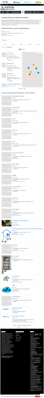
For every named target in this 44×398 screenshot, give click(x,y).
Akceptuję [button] (37, 396)
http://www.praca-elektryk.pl (8, 35)
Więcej (41, 396)
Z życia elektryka (15, 12)
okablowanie (33, 374)
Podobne (30, 44)
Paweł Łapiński (15, 164)
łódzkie (14, 154)
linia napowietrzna (35, 362)
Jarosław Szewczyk (16, 186)
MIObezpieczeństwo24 (17, 308)
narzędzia (33, 372)
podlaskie (15, 165)
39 (25, 327)
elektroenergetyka (35, 338)
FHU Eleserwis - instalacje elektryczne (20, 220)
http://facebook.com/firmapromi (19, 181)
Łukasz (14, 118)
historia (40, 347)
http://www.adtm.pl (17, 291)
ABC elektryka (18, 338)
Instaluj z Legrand (33, 354)
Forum (34, 12)
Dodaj (38, 12)
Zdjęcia (21, 44)
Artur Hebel (14, 244)
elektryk (33, 344)
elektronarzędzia (34, 341)
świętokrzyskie (16, 258)
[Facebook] (40, 5)
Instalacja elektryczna (34, 352)
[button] (42, 12)
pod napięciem (33, 377)
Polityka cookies (19, 337)
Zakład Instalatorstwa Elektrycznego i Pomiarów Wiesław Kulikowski (27, 228)
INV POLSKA (10, 53)
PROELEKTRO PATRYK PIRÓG (14, 84)
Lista (20, 49)
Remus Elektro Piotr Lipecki (18, 316)
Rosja (36, 384)
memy (32, 364)
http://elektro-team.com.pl (18, 113)
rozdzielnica (34, 386)
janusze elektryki (40, 354)
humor (33, 349)
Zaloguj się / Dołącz (4, 4)
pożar (38, 377)
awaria (32, 334)
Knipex (32, 356)
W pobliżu (38, 44)
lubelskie (14, 287)
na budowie (34, 370)
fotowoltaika (33, 345)
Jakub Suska (15, 198)
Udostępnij (5, 40)
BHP (36, 334)
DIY (40, 334)
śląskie (14, 98)
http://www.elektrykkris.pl (18, 282)
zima (41, 390)
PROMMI (14, 175)
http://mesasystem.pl (17, 215)
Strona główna (3, 15)
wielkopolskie (15, 309)
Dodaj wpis (18, 340)
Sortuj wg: (8, 47)
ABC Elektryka (28, 12)
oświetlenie (39, 375)
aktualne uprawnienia (23, 22)
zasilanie (38, 390)
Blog (3, 12)
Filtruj (3, 47)
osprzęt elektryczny (33, 375)
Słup (40, 386)
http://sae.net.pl (16, 158)
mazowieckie (15, 120)
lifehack (38, 360)
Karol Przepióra (15, 256)
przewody (32, 384)
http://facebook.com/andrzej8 (19, 250)
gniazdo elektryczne (34, 347)
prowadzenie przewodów (35, 380)
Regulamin (18, 333)
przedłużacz (38, 382)
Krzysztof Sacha (15, 276)
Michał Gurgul (10, 63)
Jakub (13, 141)
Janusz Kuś (14, 130)
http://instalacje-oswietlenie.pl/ (19, 234)
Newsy (7, 12)
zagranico (33, 390)
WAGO (36, 388)
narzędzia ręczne (39, 372)
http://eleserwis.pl (17, 225)
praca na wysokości (36, 379)
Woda (40, 388)
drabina (32, 336)
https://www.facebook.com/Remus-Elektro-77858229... (23, 321)
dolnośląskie (15, 109)
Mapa (23, 12)
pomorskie (15, 246)
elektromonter (33, 340)
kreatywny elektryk (35, 358)
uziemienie (32, 388)
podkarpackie (15, 143)
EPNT (38, 343)
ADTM (13, 285)
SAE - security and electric (18, 152)
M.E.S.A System (15, 209)
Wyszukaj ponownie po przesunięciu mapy (29, 52)
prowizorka (33, 382)
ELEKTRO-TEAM (16, 107)
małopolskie (15, 188)
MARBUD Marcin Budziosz (18, 96)
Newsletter (18, 335)
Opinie (13, 44)
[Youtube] (42, 5)
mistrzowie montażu (34, 367)
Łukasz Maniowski (16, 296)
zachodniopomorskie (6, 31)
